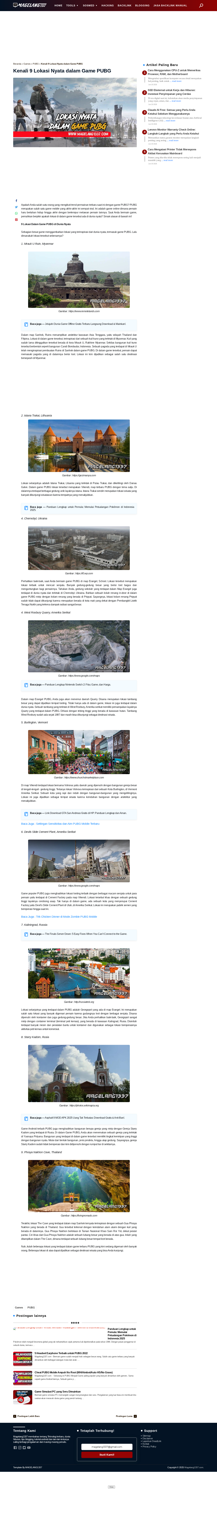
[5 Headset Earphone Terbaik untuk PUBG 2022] (22, 1359)
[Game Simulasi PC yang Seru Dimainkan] (22, 1397)
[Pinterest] (16, 220)
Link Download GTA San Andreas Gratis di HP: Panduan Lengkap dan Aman (85, 813)
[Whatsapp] (16, 214)
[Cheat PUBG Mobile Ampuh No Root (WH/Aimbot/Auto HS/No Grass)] (22, 1378)
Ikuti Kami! (107, 1454)
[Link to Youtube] (29, 1447)
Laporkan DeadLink (151, 1441)
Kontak (145, 1443)
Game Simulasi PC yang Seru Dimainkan (58, 1391)
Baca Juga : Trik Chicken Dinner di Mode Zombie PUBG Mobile (59, 916)
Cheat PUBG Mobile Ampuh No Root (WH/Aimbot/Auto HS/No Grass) (73, 1372)
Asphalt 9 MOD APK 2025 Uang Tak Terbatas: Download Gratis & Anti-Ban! (84, 1117)
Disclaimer (147, 1438)
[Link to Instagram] (20, 1447)
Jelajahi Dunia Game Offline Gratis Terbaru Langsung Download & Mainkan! (85, 324)
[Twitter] (16, 207)
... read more (175, 81)
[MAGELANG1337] (30, 5)
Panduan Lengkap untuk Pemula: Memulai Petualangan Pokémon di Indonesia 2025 (122, 1334)
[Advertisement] (108, 36)
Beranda (17, 63)
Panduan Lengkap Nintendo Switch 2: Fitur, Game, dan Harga (77, 684)
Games (27, 63)
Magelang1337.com (193, 1467)
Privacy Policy (149, 1446)
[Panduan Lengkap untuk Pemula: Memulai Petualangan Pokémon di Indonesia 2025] (59, 1328)
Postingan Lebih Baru (28, 1416)
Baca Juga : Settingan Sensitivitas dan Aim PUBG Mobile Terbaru (60, 823)
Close (111, 1487)
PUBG (36, 63)
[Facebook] (16, 201)
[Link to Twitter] (24, 1447)
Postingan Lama (124, 1416)
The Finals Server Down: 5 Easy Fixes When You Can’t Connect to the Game (85, 934)
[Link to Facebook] (15, 1447)
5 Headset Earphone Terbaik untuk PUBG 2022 (61, 1353)
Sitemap (146, 1435)
